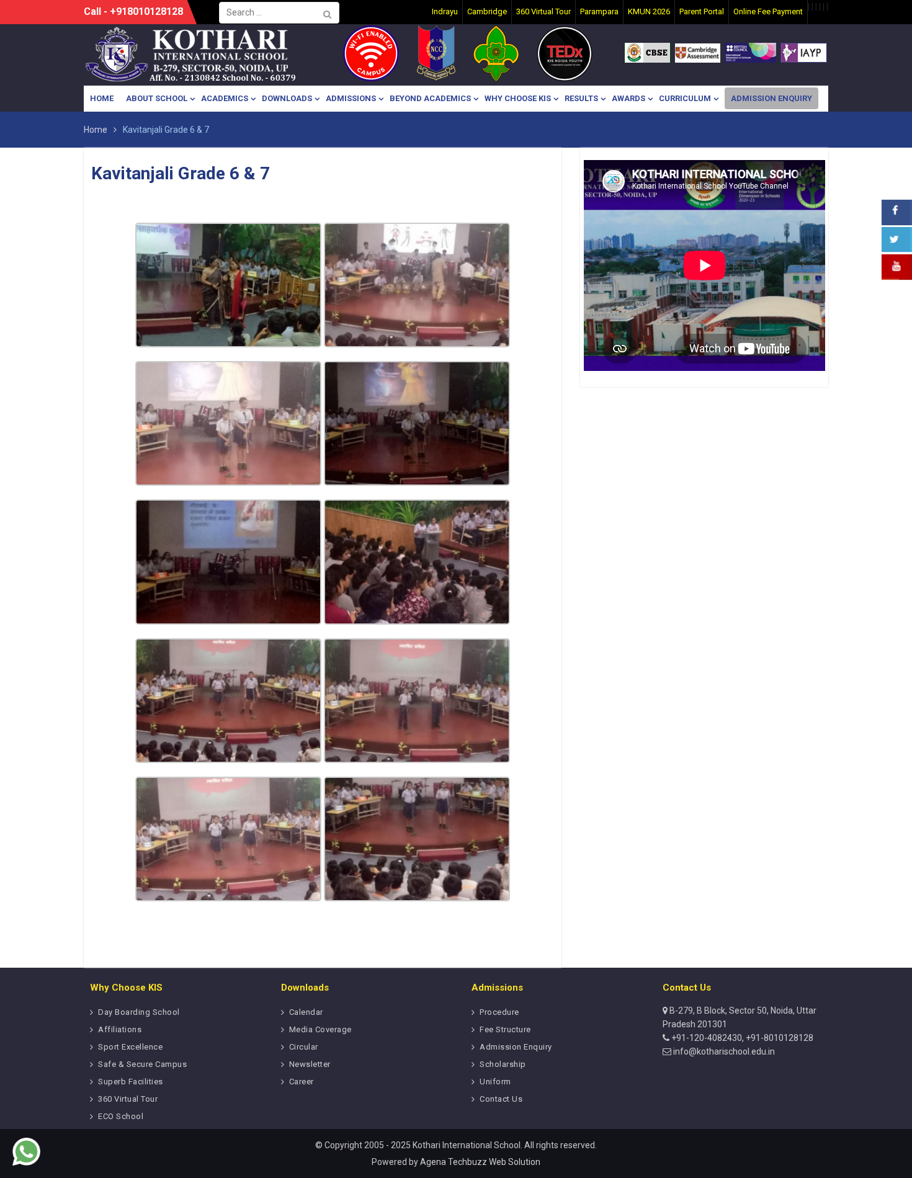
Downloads (287, 98)
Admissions (351, 98)
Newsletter (310, 1064)
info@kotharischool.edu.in (723, 1051)
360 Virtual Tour (128, 1099)
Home (102, 98)
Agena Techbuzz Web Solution (480, 1162)
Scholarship (503, 1064)
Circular (303, 1046)
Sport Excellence (130, 1046)
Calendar (306, 1012)
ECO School (120, 1116)
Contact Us (501, 1099)
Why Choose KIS (518, 98)
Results (581, 98)
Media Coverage (320, 1029)
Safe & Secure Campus (142, 1064)
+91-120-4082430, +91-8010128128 (741, 1038)
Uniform (495, 1081)
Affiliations (119, 1029)
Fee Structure (505, 1029)
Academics (224, 98)
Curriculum (685, 98)
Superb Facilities (130, 1081)
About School (156, 98)
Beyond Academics (430, 98)
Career (301, 1081)
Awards (628, 98)
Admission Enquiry (771, 98)
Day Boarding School (139, 1012)
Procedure (499, 1012)
